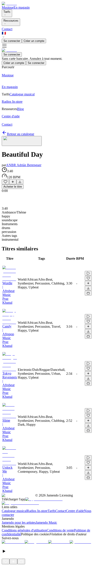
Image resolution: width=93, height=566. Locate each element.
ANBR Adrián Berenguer (23, 165)
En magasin (22, 7)
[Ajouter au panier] (88, 293)
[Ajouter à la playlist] (12, 181)
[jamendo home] (9, 3)
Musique (8, 7)
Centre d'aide (75, 511)
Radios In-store (37, 511)
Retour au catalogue (20, 134)
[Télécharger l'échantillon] (19, 181)
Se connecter (11, 41)
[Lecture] (88, 273)
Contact (7, 29)
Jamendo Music (46, 522)
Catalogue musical (14, 511)
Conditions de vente (60, 530)
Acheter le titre (12, 186)
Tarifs (6, 11)
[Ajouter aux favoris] (5, 181)
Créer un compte (34, 41)
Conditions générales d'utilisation (24, 530)
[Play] (22, 141)
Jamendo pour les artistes (19, 522)
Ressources (10, 20)
